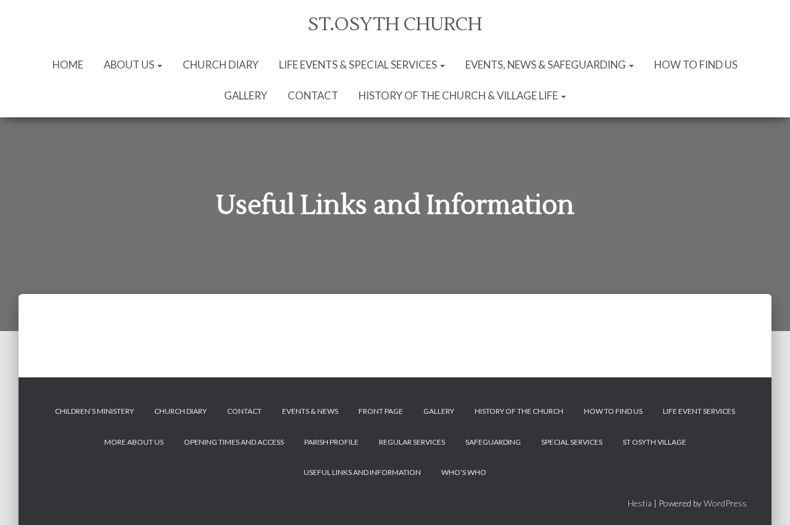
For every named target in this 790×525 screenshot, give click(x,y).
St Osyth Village (654, 442)
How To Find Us (696, 64)
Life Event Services (699, 411)
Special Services (571, 442)
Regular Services (412, 442)
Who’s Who (463, 472)
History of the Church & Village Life (459, 95)
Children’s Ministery (94, 411)
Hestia (640, 503)
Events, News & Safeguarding (546, 64)
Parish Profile (331, 442)
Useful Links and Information (362, 472)
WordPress (725, 503)
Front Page (381, 411)
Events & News (310, 411)
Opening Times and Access (234, 442)
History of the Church (519, 411)
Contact (313, 95)
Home (67, 64)
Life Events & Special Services (359, 64)
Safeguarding (493, 442)
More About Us (134, 442)
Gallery (245, 95)
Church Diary (221, 64)
